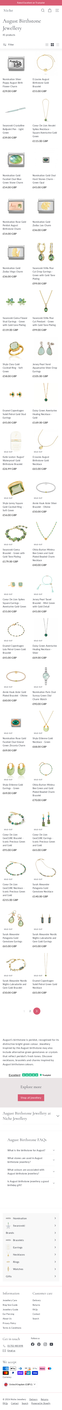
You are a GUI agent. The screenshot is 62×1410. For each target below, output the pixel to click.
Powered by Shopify (40, 1403)
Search (36, 1318)
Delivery (37, 1300)
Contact (36, 1314)
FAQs (35, 1309)
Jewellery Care (10, 1300)
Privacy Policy (9, 1323)
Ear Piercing (8, 1314)
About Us (7, 1318)
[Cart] (49, 10)
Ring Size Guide (10, 1305)
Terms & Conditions (12, 1328)
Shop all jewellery (31, 1097)
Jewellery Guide (10, 1309)
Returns (36, 1305)
